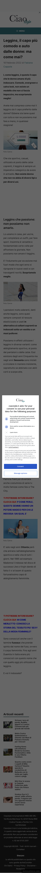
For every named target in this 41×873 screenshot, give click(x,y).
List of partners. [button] (14, 447)
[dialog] (20, 436)
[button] (20, 432)
